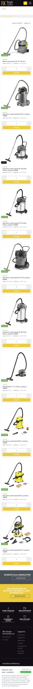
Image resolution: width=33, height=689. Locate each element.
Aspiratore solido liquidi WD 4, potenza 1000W (15, 496)
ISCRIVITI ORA (21, 578)
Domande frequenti (21, 652)
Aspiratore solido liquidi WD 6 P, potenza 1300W (16, 551)
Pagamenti (21, 638)
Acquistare (21, 635)
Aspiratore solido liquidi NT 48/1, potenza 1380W (16, 115)
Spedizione (21, 640)
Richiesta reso (20, 596)
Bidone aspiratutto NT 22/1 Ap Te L (14, 61)
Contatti (5, 640)
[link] (7, 3)
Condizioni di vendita (22, 647)
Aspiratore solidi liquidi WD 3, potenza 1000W (15, 442)
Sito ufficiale (6, 637)
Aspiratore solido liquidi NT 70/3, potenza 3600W (16, 278)
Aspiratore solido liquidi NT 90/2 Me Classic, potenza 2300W (14, 333)
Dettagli (16, 41)
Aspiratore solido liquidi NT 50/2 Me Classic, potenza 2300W (14, 169)
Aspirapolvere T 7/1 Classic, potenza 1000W (14, 387)
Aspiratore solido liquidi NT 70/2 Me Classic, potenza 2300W (14, 224)
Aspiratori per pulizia (7, 16)
